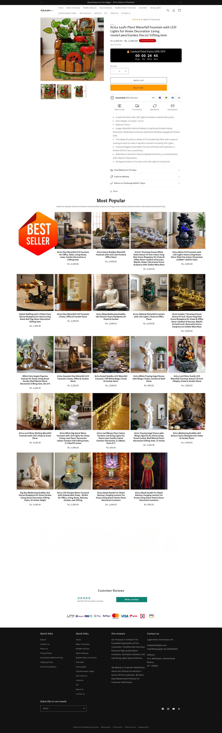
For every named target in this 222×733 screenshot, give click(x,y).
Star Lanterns (81, 676)
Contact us (44, 644)
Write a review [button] (131, 599)
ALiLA (80, 727)
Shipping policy (143, 727)
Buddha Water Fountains (146, 559)
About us (44, 648)
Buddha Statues (82, 648)
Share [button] (115, 191)
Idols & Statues (75, 558)
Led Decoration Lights (85, 671)
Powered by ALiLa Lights (90, 727)
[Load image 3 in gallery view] (80, 91)
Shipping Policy (46, 662)
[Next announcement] (181, 2)
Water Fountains (95, 559)
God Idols (166, 558)
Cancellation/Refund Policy (51, 657)
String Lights (81, 666)
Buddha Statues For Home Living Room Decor (51, 562)
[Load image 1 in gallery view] (48, 91)
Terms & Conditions (48, 666)
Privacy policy (117, 727)
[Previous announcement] (41, 2)
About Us (80, 689)
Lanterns (79, 680)
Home (78, 639)
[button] (168, 10)
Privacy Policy (46, 653)
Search (43, 639)
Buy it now (139, 87)
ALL (77, 685)
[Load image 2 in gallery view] (64, 91)
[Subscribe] (83, 709)
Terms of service (130, 727)
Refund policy (105, 727)
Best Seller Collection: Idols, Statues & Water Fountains (121, 564)
